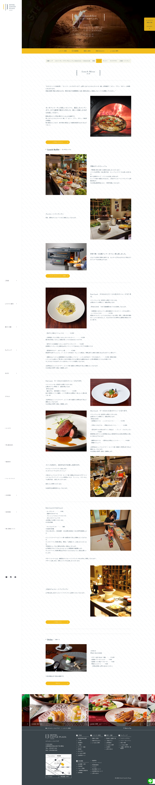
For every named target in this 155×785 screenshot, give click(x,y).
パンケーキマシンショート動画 (58, 275)
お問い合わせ (109, 749)
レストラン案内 (67, 728)
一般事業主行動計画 (83, 770)
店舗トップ (50, 61)
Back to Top (128, 728)
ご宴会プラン (109, 740)
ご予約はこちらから (58, 142)
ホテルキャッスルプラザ (53, 728)
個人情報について (96, 769)
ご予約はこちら (58, 622)
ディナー (105, 61)
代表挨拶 (80, 766)
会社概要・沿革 (81, 764)
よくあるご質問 (81, 753)
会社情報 (80, 761)
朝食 (94, 61)
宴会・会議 (109, 735)
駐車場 (79, 749)
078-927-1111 (53, 748)
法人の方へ (80, 751)
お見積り (108, 747)
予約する (57, 683)
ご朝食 (79, 744)
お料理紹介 (109, 742)
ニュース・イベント (97, 762)
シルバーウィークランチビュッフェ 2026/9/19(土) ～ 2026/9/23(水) (72, 61)
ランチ (99, 61)
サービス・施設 (81, 747)
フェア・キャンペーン (125, 740)
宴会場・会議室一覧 (111, 738)
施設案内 (94, 760)
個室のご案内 (95, 738)
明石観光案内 (95, 764)
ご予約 (79, 740)
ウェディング (123, 735)
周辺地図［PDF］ (65, 776)
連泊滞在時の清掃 (82, 738)
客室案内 (80, 742)
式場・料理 (123, 742)
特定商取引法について (97, 771)
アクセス (50, 776)
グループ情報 (81, 768)
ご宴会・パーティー (124, 61)
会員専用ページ (81, 755)
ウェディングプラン (125, 738)
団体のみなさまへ (96, 740)
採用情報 (80, 772)
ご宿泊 (80, 735)
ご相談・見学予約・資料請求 (125, 747)
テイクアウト (113, 61)
